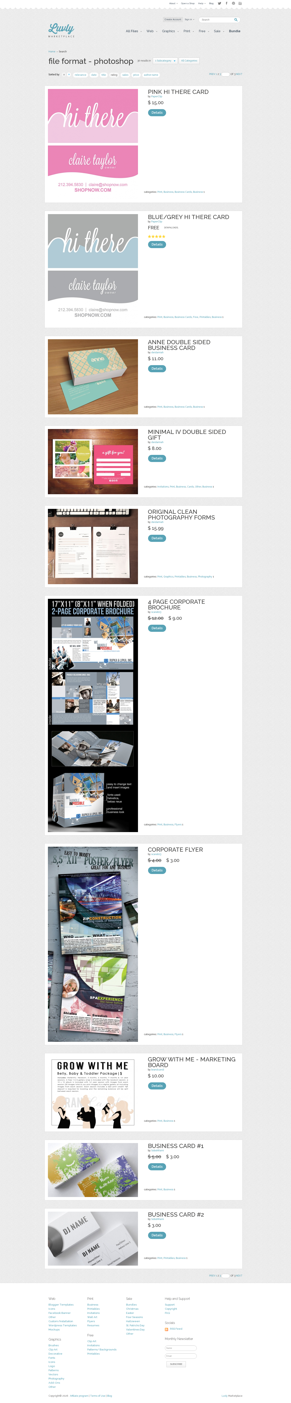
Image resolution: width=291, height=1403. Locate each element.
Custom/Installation (60, 1321)
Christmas (132, 1308)
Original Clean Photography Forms (181, 514)
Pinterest (233, 3)
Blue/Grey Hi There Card (188, 217)
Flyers (178, 824)
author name (151, 75)
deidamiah (157, 352)
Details (157, 112)
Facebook (226, 3)
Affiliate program (79, 1395)
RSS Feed (176, 1328)
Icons (51, 1308)
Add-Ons (54, 1382)
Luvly (225, 1395)
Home (51, 51)
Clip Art (52, 1349)
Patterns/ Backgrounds (101, 1349)
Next (239, 74)
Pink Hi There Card (178, 91)
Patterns (53, 1370)
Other (198, 486)
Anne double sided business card (179, 345)
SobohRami (157, 1150)
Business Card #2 (176, 1214)
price (136, 75)
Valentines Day (135, 1329)
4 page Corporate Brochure (176, 604)
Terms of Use (97, 1395)
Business (168, 192)
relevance (80, 75)
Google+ (240, 3)
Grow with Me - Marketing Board (192, 1062)
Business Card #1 (176, 1145)
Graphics (168, 576)
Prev (212, 74)
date (94, 75)
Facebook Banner (59, 1312)
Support (170, 1304)
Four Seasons (134, 1317)
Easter (130, 1312)
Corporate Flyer (175, 849)
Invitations (163, 486)
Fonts (51, 1357)
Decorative (55, 1353)
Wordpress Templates (62, 1325)
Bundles (131, 1304)
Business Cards (183, 192)
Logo (51, 1366)
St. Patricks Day (135, 1325)
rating (114, 75)
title (104, 75)
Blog (109, 1395)
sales (125, 75)
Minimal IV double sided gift (187, 434)
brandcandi (157, 1069)
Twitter (219, 3)
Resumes (93, 1325)
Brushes (53, 1345)
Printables (205, 317)
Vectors (53, 1374)
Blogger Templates (60, 1304)
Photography (205, 576)
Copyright (171, 1308)
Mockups (54, 1329)
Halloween (133, 1321)
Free (195, 317)
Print (159, 192)
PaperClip (156, 96)
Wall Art (92, 1317)
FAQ (167, 1312)
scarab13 (156, 612)
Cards (190, 486)
